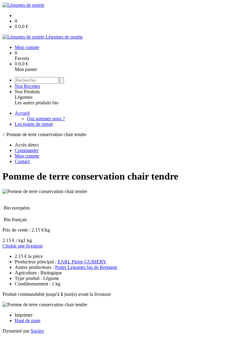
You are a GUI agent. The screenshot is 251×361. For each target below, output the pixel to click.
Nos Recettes (27, 86)
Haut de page (27, 320)
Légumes (23, 97)
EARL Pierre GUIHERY (82, 261)
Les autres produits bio (36, 102)
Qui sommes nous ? (46, 118)
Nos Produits (27, 91)
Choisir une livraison (22, 245)
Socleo (37, 330)
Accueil (22, 113)
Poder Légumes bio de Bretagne (86, 267)
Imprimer (23, 315)
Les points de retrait (34, 124)
